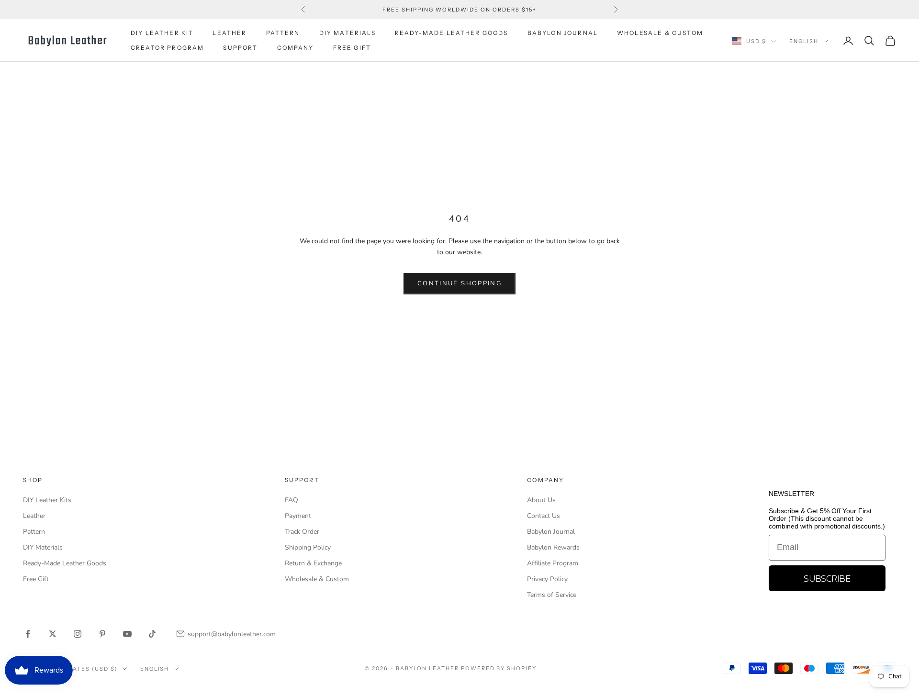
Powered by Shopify (499, 668)
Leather (34, 515)
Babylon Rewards (553, 547)
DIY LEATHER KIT (162, 32)
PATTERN (283, 32)
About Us (541, 500)
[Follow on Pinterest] (102, 634)
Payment (298, 515)
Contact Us (543, 515)
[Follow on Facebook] (28, 634)
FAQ (291, 500)
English (803, 41)
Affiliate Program (552, 563)
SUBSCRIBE (827, 578)
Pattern (34, 531)
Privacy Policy (547, 579)
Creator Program (167, 47)
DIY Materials (43, 547)
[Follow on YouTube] (127, 634)
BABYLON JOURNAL (562, 32)
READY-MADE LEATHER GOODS (451, 32)
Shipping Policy (308, 547)
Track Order (302, 531)
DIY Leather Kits (47, 500)
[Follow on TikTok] (152, 634)
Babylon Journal (551, 531)
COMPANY (295, 47)
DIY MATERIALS (347, 32)
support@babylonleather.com (232, 634)
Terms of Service (551, 594)
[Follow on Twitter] (52, 634)
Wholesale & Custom (660, 32)
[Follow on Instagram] (77, 634)
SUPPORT (240, 47)
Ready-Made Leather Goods (64, 563)
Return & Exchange (313, 563)
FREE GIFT (352, 47)
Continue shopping (459, 283)
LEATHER (230, 32)
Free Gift (36, 579)
